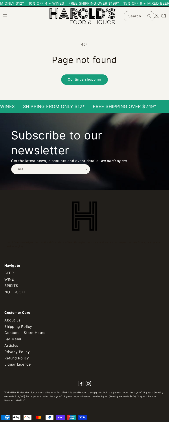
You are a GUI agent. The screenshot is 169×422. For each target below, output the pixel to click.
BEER (9, 273)
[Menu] (5, 16)
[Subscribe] (85, 169)
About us (12, 320)
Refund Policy (16, 358)
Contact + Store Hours (24, 332)
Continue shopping (84, 79)
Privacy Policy (17, 352)
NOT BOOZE (15, 292)
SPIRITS (11, 285)
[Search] (149, 16)
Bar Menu (12, 339)
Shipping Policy (18, 326)
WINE (9, 279)
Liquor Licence (17, 364)
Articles (11, 345)
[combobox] (139, 16)
